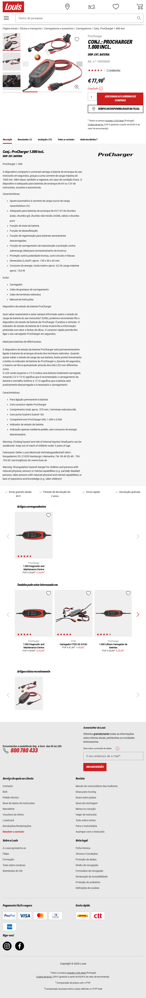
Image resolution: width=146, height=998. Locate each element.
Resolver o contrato (13, 831)
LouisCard (8, 820)
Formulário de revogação (89, 870)
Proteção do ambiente (88, 882)
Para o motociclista (86, 826)
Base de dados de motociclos (19, 803)
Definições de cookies (87, 888)
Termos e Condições (87, 853)
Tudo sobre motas (86, 820)
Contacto (8, 786)
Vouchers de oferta (13, 814)
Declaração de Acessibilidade (92, 876)
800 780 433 (24, 750)
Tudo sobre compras (14, 865)
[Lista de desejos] (115, 6)
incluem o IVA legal (114, 120)
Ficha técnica (83, 848)
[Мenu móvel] (6, 18)
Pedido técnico (11, 797)
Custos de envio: (96, 124)
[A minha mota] (91, 6)
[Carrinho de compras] (139, 6)
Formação (8, 859)
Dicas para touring (86, 791)
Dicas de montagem (87, 803)
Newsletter (9, 808)
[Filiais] (67, 6)
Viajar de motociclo (86, 814)
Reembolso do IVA (13, 870)
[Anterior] (79, 64)
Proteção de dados (86, 859)
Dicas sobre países (86, 797)
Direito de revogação (87, 865)
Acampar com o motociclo (90, 831)
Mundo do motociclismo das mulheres (97, 786)
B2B (5, 791)
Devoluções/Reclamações (17, 826)
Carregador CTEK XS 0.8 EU (73, 644)
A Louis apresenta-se (14, 848)
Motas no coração (86, 808)
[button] (139, 18)
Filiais (6, 853)
